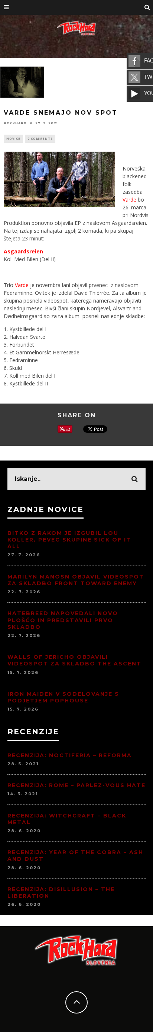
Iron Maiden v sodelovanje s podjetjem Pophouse (63, 697)
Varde (129, 199)
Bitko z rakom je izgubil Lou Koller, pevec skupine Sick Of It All (69, 540)
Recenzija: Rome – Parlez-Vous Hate (76, 785)
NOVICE (13, 138)
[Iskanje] (147, 7)
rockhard (15, 123)
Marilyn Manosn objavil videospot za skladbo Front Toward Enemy (75, 580)
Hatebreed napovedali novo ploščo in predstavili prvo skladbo (62, 620)
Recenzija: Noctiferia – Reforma (69, 755)
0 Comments (40, 138)
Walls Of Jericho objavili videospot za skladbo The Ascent (74, 660)
